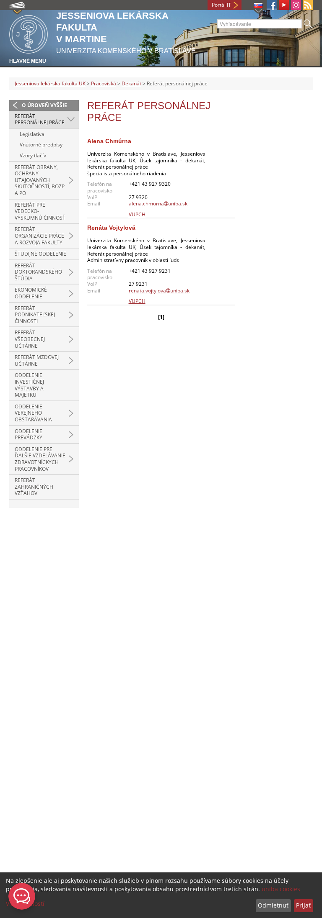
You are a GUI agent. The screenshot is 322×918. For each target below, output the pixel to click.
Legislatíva (32, 134)
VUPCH (137, 214)
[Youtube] (284, 5)
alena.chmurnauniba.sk (158, 203)
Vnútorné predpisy (41, 144)
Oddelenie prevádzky (28, 434)
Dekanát (131, 83)
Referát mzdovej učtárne (37, 360)
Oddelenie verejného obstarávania (33, 413)
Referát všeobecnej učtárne (30, 339)
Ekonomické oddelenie (31, 293)
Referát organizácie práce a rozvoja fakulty (39, 236)
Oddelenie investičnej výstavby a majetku (29, 385)
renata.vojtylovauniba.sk (159, 290)
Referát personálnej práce (40, 119)
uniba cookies (281, 889)
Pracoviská (103, 83)
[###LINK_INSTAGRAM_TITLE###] (296, 5)
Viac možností (25, 904)
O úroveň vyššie (44, 105)
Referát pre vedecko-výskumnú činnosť (40, 211)
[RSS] (308, 5)
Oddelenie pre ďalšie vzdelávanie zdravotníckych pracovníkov (40, 459)
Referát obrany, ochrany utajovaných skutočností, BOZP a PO (40, 180)
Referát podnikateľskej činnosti (35, 315)
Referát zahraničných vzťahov (34, 487)
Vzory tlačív (33, 155)
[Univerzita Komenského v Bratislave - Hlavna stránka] (28, 32)
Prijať (303, 905)
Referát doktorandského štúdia (38, 272)
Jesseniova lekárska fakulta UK (50, 83)
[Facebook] (272, 5)
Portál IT (221, 4)
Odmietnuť (273, 905)
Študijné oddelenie (40, 253)
